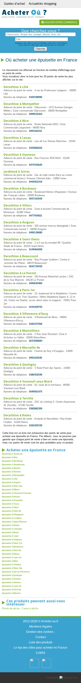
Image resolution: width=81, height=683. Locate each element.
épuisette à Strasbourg (13, 464)
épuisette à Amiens (11, 582)
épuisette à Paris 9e (11, 511)
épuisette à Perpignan (13, 514)
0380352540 (35, 374)
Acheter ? (24, 12)
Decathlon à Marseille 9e (22, 347)
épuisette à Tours (10, 504)
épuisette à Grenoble (12, 500)
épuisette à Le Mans (12, 518)
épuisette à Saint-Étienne (14, 522)
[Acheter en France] (34, 667)
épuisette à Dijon (10, 507)
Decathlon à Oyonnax (19, 154)
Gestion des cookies (39, 631)
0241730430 (35, 266)
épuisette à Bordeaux (12, 461)
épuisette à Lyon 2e (11, 557)
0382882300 (35, 408)
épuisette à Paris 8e (11, 550)
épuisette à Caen (10, 536)
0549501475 (35, 391)
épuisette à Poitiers (11, 579)
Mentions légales (40, 626)
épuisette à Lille (10, 479)
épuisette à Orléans (11, 564)
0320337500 (35, 324)
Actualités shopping (43, 3)
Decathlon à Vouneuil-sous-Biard (28, 381)
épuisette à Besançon (12, 547)
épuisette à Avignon (12, 539)
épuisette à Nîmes (11, 489)
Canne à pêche (30, 608)
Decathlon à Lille (16, 87)
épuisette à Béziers (11, 593)
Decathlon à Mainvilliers (22, 330)
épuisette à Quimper (12, 575)
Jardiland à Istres (17, 171)
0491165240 (35, 357)
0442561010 (35, 181)
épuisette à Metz (10, 561)
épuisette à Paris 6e (11, 589)
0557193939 (35, 198)
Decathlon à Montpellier (21, 104)
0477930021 (35, 215)
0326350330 (35, 425)
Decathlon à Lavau (17, 138)
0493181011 (35, 131)
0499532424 (35, 114)
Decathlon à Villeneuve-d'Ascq (26, 314)
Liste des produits (40, 642)
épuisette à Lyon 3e (11, 586)
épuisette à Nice (10, 457)
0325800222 (35, 147)
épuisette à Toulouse (12, 454)
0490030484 (35, 283)
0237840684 (35, 340)
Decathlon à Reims (17, 415)
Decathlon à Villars (18, 205)
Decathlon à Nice (16, 121)
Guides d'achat (14, 3)
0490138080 (35, 232)
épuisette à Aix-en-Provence (16, 572)
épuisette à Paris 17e (12, 543)
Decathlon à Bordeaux (20, 188)
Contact (40, 637)
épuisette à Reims (11, 525)
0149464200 (35, 249)
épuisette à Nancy (11, 554)
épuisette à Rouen (11, 497)
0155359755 (35, 307)
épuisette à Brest (10, 532)
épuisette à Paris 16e (12, 568)
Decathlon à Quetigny (20, 364)
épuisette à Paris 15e (12, 486)
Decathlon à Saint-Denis (21, 239)
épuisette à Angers (11, 482)
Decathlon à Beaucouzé (21, 256)
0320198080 (35, 97)
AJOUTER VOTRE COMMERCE (60, 22)
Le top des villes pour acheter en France (40, 647)
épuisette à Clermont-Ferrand (16, 493)
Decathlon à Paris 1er (19, 290)
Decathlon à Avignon (19, 222)
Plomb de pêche (11, 608)
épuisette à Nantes (11, 468)
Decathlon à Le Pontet (20, 273)
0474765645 (35, 164)
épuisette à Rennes (11, 472)
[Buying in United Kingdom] (46, 667)
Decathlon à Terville (18, 398)
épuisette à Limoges (12, 529)
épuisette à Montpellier (13, 475)
